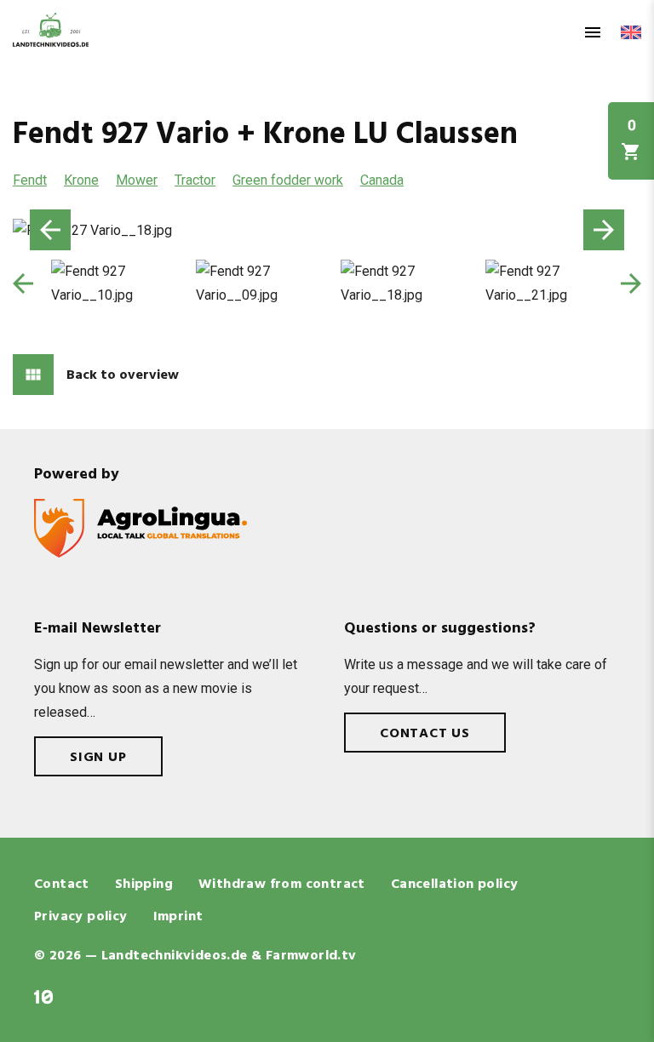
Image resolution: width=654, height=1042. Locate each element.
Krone (81, 180)
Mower (137, 180)
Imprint (178, 917)
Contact (61, 884)
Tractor (195, 180)
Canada (382, 180)
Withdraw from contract (281, 884)
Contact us (425, 734)
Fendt (30, 180)
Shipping (144, 884)
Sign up (98, 758)
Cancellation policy (455, 884)
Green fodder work (287, 180)
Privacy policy (81, 917)
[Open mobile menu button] (592, 32)
